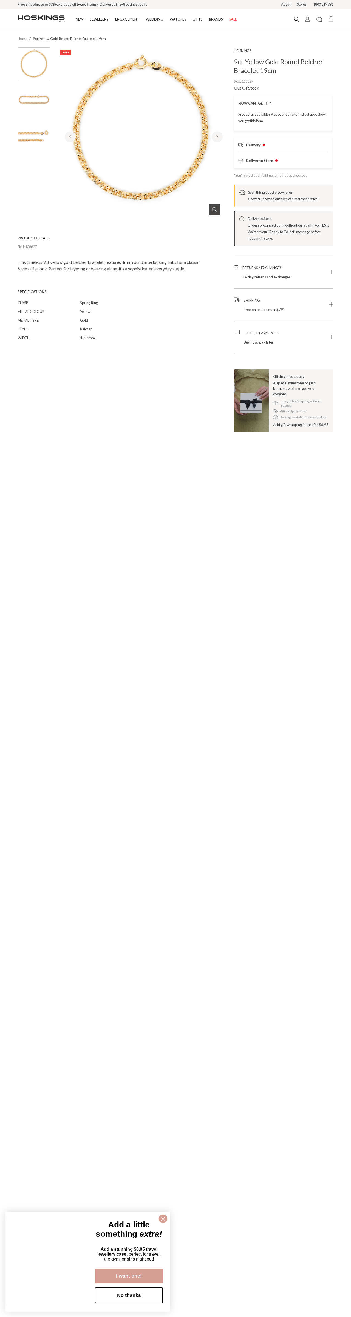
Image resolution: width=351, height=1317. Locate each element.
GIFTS (197, 19)
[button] (283, 272)
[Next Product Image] (217, 136)
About (285, 4)
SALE (233, 19)
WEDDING (154, 19)
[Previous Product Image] (70, 136)
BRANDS (216, 19)
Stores (302, 4)
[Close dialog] (163, 1219)
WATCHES (178, 19)
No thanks (129, 1295)
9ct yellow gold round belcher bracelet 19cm (69, 38)
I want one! (129, 1276)
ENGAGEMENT (127, 19)
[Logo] (41, 19)
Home (22, 38)
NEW (80, 19)
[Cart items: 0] (331, 19)
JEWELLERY (99, 19)
